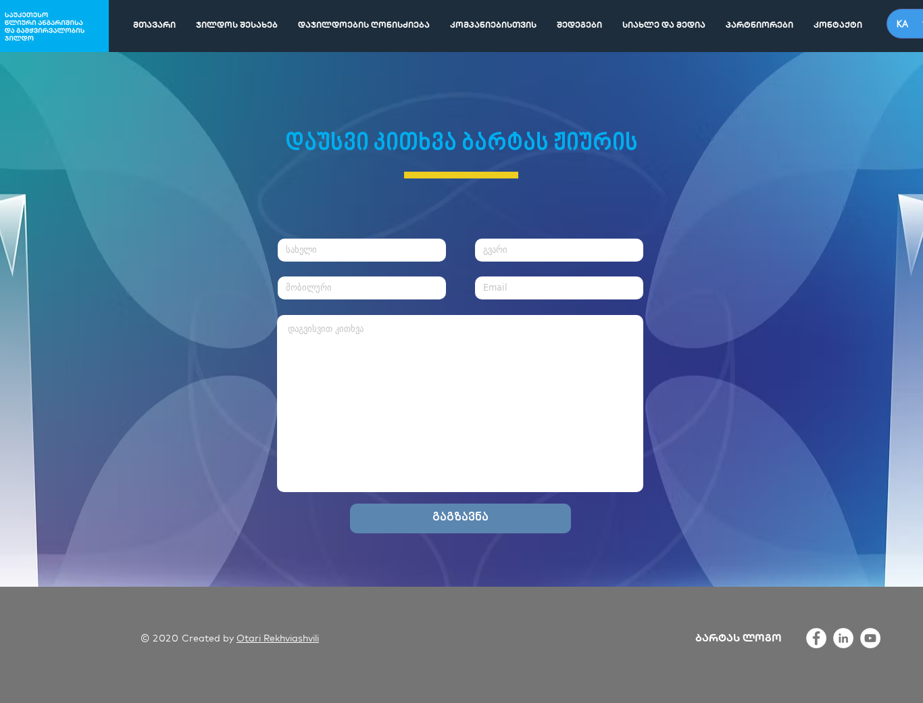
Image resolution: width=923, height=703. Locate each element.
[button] (493, 25)
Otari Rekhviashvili (277, 638)
